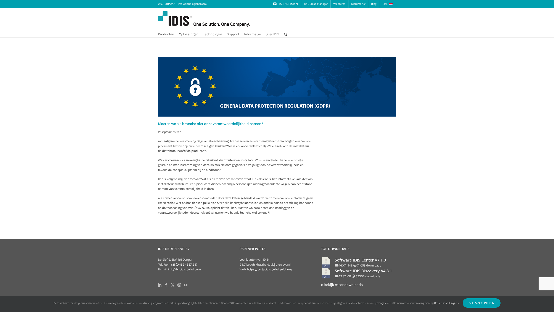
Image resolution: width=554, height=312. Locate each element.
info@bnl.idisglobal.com (192, 3)
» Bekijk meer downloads (341, 284)
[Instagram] (179, 285)
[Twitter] (172, 285)
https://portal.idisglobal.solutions (269, 269)
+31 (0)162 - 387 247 (184, 264)
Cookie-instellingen (446, 303)
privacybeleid (383, 303)
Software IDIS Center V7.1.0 (360, 260)
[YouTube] (185, 285)
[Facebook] (166, 285)
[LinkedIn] (159, 285)
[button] (285, 33)
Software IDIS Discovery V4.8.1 (363, 270)
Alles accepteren (481, 303)
